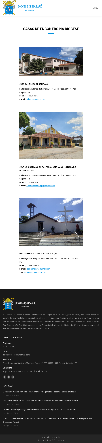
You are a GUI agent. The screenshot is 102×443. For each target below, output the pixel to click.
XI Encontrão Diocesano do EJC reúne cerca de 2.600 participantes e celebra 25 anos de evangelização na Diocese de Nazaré (48, 420)
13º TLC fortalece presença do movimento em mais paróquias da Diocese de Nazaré (39, 409)
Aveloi (58, 437)
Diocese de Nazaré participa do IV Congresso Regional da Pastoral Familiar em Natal (39, 391)
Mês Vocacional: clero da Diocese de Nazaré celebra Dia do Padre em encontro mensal (40, 400)
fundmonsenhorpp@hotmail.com (40, 185)
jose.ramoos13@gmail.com (38, 269)
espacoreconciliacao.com (35, 272)
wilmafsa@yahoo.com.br (37, 99)
